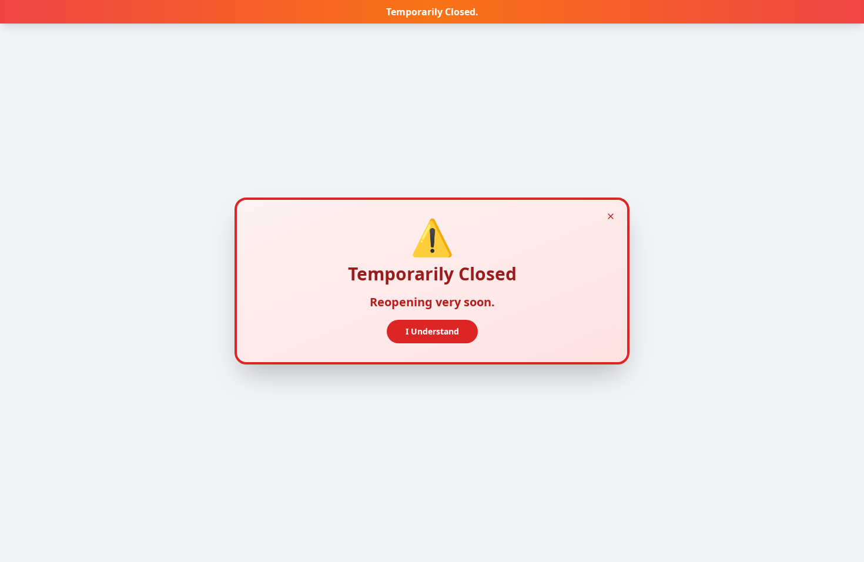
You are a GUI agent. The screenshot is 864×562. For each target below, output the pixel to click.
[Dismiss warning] (610, 216)
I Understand (432, 331)
